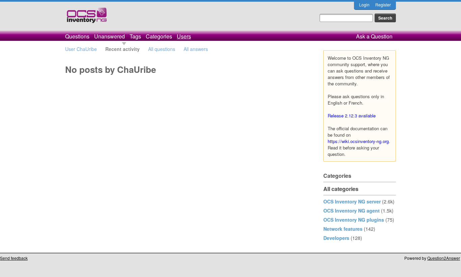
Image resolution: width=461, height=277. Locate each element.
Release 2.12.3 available (352, 115)
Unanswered (109, 36)
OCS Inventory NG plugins (353, 219)
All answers (196, 49)
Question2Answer (443, 258)
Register (383, 4)
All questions (161, 49)
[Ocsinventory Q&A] (86, 18)
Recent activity (122, 49)
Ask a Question (374, 36)
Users (184, 36)
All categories (340, 189)
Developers (336, 237)
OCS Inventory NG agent (351, 210)
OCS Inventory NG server (352, 201)
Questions (77, 36)
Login (364, 4)
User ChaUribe (81, 49)
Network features (342, 228)
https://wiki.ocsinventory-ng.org (358, 141)
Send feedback (14, 258)
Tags (135, 36)
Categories (159, 36)
